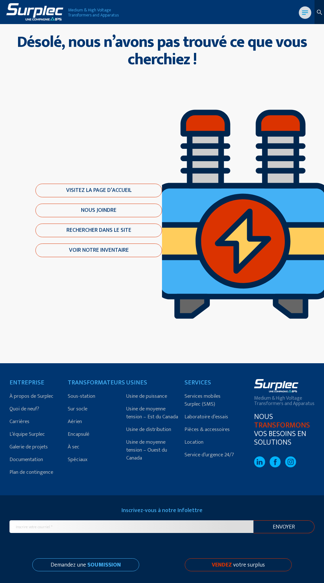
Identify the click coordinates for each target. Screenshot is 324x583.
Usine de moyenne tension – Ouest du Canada (146, 450)
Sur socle (77, 408)
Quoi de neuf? (24, 408)
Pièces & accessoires (207, 429)
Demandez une (86, 565)
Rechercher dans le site (98, 230)
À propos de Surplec (31, 396)
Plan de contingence (31, 472)
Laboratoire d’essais (206, 416)
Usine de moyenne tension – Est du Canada (152, 412)
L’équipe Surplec (27, 434)
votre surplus (238, 565)
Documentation (26, 459)
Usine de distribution (148, 429)
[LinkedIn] (262, 465)
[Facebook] (277, 465)
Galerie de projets (28, 446)
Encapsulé (79, 434)
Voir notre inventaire (99, 250)
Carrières (19, 421)
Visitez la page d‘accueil (99, 190)
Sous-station (81, 396)
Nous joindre (98, 210)
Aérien (75, 421)
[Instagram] (292, 465)
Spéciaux (77, 459)
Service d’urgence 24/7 (209, 454)
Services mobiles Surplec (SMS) (202, 400)
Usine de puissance (146, 396)
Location (193, 442)
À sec (73, 446)
